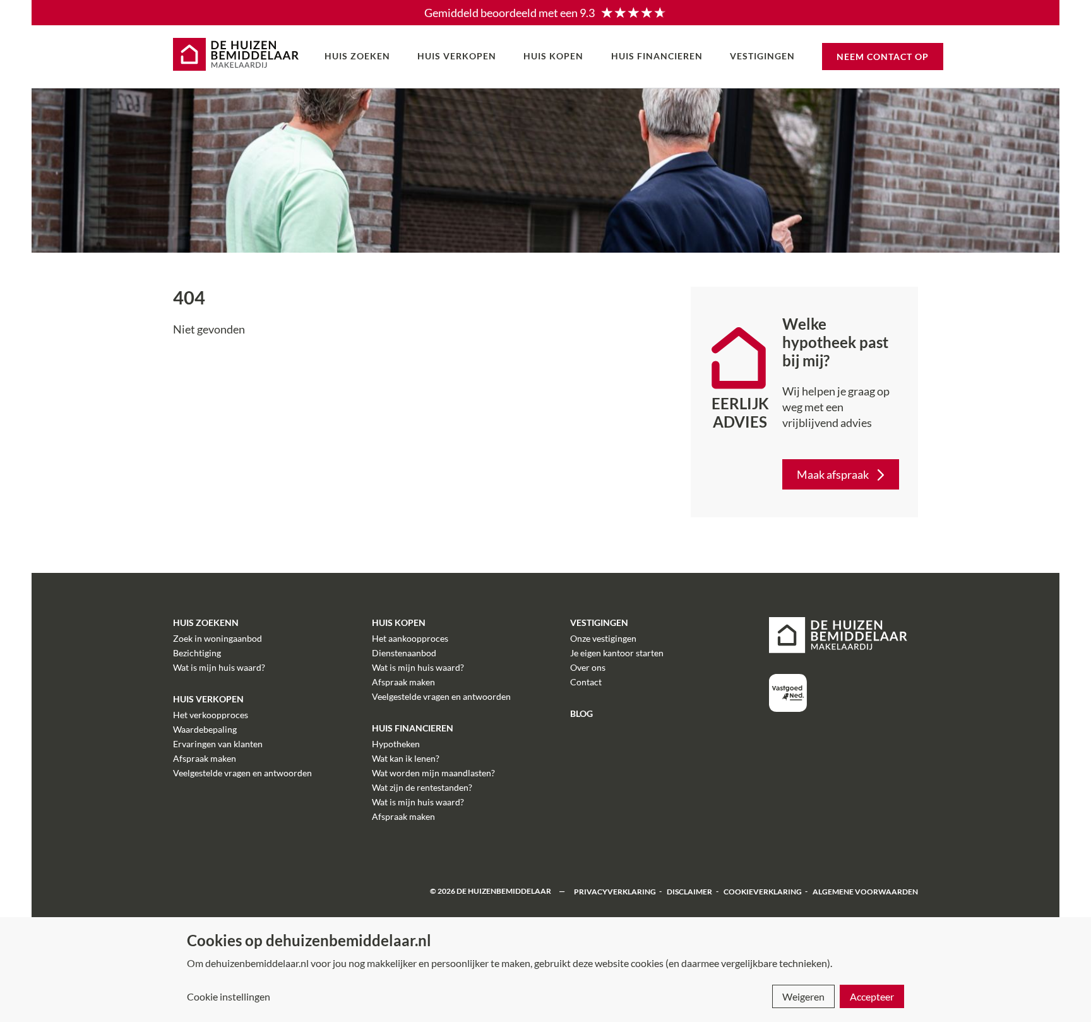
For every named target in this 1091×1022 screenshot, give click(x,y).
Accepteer (872, 996)
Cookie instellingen (228, 996)
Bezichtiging (197, 652)
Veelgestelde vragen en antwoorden (242, 772)
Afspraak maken (204, 758)
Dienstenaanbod (404, 652)
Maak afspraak (833, 474)
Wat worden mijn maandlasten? (433, 772)
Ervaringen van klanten (218, 743)
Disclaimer (689, 891)
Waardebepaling (205, 729)
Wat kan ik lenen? (405, 758)
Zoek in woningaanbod (217, 638)
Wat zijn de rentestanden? (422, 787)
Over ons (587, 667)
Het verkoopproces (210, 714)
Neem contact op (883, 56)
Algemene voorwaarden (865, 891)
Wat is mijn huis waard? (219, 667)
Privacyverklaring (615, 891)
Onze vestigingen (603, 638)
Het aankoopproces (410, 638)
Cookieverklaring (763, 891)
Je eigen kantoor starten (617, 652)
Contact (586, 681)
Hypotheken (396, 743)
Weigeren (803, 996)
